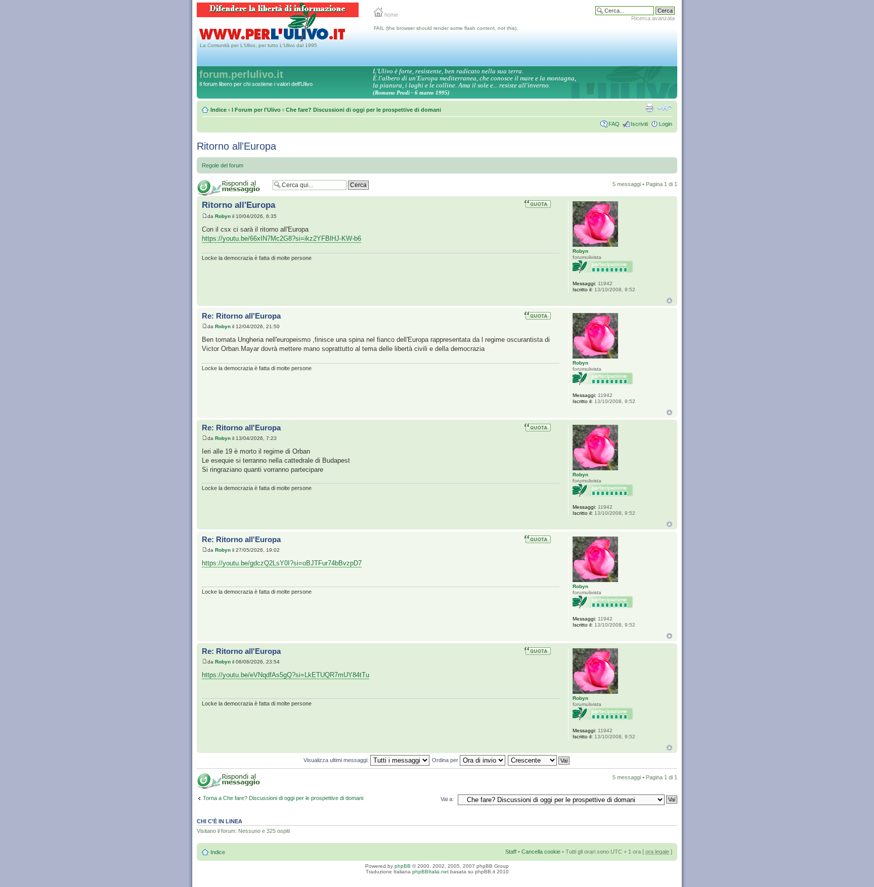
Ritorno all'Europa (236, 146)
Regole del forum (222, 165)
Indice (218, 110)
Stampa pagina (649, 107)
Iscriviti (639, 124)
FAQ (614, 124)
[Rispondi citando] (541, 204)
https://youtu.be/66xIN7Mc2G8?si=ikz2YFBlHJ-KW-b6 (281, 238)
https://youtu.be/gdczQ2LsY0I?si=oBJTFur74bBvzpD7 (282, 563)
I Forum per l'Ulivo (256, 110)
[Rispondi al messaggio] (232, 187)
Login (665, 124)
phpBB (403, 866)
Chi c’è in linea (219, 821)
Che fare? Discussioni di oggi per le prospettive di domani (363, 110)
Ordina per (446, 760)
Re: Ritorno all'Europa (241, 316)
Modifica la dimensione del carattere (665, 107)
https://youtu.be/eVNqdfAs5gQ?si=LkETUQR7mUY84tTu (285, 675)
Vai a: (447, 799)
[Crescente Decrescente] (539, 760)
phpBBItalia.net (430, 871)
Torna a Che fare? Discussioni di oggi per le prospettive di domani (283, 798)
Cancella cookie (540, 852)
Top (669, 300)
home (390, 15)
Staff (510, 852)
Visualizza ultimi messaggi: (336, 760)
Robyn (223, 216)
